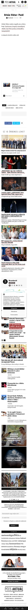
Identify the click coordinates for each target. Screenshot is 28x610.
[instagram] (14, 285)
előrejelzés (12, 538)
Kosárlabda (5, 549)
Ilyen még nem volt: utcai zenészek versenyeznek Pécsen (12, 361)
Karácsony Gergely (10, 108)
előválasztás (22, 105)
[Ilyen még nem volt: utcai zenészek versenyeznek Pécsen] (14, 351)
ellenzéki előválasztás (12, 105)
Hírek (9, 418)
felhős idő (11, 541)
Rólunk (14, 488)
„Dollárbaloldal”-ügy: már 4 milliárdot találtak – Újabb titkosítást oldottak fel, (13, 171)
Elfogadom (14, 308)
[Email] (10, 285)
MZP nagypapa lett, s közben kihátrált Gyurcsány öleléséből (12, 241)
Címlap (13, 9)
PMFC (16, 541)
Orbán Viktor (5, 544)
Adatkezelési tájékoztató (9, 304)
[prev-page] (2, 340)
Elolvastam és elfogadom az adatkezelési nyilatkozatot (15, 521)
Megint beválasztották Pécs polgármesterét (13, 151)
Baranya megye (20, 547)
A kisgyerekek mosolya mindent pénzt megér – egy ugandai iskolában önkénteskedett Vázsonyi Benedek (17, 334)
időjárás (13, 549)
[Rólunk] (14, 480)
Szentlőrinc (10, 546)
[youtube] (17, 285)
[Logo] (10, 2)
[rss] (22, 285)
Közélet (5, 6)
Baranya (4, 541)
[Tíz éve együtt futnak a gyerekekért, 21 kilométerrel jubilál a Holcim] (3, 413)
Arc (15, 9)
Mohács (17, 538)
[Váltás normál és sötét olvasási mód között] (18, 2)
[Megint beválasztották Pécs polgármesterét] (14, 142)
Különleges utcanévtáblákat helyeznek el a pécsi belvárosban (16, 371)
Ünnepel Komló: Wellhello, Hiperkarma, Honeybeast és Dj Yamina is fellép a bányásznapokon (16, 398)
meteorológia (7, 535)
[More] (21, 123)
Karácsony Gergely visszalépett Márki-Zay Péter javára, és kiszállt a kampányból (13, 29)
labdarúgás (22, 541)
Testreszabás (14, 314)
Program (10, 403)
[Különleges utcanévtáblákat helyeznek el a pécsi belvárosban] (3, 370)
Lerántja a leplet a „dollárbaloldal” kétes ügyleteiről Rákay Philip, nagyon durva (12, 193)
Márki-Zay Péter (19, 108)
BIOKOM (4, 546)
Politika (15, 6)
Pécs (16, 535)
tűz (20, 535)
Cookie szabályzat (20, 304)
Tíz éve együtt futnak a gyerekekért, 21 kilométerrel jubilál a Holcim (16, 414)
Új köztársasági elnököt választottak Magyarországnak (17, 326)
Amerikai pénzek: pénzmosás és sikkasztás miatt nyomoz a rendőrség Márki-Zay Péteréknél (13, 216)
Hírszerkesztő (13, 280)
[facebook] (12, 285)
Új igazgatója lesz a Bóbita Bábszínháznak (16, 384)
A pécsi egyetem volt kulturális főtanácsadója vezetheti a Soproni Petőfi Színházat (17, 319)
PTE (21, 544)
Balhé (10, 6)
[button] (4, 294)
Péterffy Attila (21, 549)
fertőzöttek (5, 538)
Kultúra (3, 357)
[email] (19, 285)
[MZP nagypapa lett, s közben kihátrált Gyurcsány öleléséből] (14, 232)
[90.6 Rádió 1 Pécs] (14, 567)
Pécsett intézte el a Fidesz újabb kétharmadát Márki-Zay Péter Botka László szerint (13, 264)
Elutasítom (14, 311)
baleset (23, 538)
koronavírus (14, 544)
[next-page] (5, 340)
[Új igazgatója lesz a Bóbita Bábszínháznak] (3, 384)
